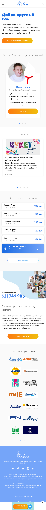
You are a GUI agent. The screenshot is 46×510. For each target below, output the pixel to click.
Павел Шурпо (23, 87)
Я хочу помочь (23, 336)
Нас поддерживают (23, 351)
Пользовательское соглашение (23, 496)
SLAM (29, 502)
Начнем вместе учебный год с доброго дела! (19, 158)
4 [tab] (27, 187)
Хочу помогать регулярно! (17, 40)
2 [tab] (22, 123)
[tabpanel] (23, 90)
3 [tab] (25, 123)
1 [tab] (19, 123)
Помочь (23, 111)
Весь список (23, 260)
